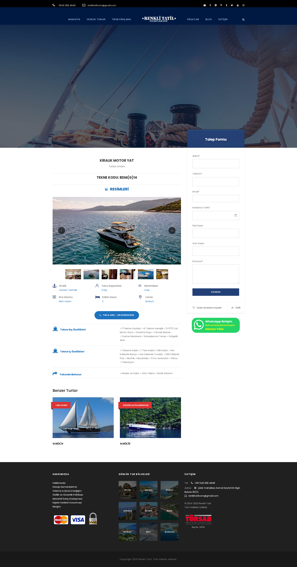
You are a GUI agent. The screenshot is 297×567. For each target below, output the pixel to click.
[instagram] (243, 5)
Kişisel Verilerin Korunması (67, 502)
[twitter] (232, 5)
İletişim (57, 506)
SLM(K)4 (58, 443)
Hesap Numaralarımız (65, 486)
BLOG (209, 19)
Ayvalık (148, 510)
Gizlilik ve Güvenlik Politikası (68, 494)
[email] (205, 5)
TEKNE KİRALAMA (121, 19)
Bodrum (127, 531)
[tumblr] (226, 5)
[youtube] (238, 5)
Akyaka (148, 489)
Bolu (148, 531)
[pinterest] (221, 5)
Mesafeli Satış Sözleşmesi (67, 498)
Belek (169, 510)
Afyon (127, 489)
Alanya (169, 489)
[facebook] (210, 5)
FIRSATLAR (193, 19)
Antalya (127, 510)
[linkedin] (216, 5)
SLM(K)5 (125, 443)
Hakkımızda (59, 483)
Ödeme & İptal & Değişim (67, 490)
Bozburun (169, 531)
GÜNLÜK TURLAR (96, 19)
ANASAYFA (74, 19)
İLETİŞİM (223, 19)
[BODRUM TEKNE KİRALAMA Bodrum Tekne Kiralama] (117, 230)
